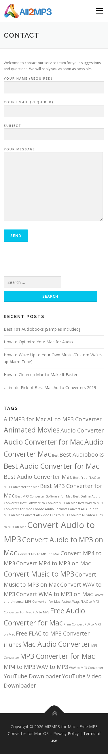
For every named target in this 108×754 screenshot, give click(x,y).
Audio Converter (82, 430)
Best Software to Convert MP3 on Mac (48, 503)
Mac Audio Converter (56, 644)
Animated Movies (32, 430)
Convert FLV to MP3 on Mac (39, 554)
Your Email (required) (29, 102)
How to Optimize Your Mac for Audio (38, 342)
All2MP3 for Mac (25, 419)
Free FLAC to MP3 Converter (53, 633)
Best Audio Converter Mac (38, 477)
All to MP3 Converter (74, 419)
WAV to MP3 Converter (86, 668)
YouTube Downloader (32, 676)
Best (55, 455)
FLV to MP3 (41, 612)
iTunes (12, 644)
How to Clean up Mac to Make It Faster (40, 374)
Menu (99, 10)
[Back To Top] (54, 713)
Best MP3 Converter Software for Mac (43, 496)
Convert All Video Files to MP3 (45, 515)
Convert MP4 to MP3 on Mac (53, 563)
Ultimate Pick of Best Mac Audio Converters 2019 (50, 387)
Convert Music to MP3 (39, 574)
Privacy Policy (66, 733)
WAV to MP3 (52, 667)
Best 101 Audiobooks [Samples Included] (42, 329)
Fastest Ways (70, 602)
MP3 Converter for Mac (57, 656)
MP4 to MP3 (19, 667)
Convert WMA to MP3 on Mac (54, 594)
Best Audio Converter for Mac (51, 466)
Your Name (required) (28, 78)
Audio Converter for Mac (44, 442)
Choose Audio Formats (50, 509)
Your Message (19, 149)
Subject (12, 125)
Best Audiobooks (81, 454)
